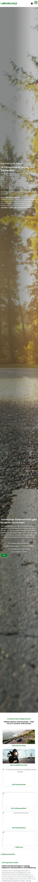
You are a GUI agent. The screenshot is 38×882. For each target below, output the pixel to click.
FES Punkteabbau (19, 828)
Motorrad (13, 186)
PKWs (3, 186)
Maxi (4, 555)
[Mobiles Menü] (35, 3)
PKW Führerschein (19, 746)
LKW (26, 186)
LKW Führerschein (19, 784)
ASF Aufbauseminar (18, 808)
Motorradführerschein (18, 765)
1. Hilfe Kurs (19, 847)
